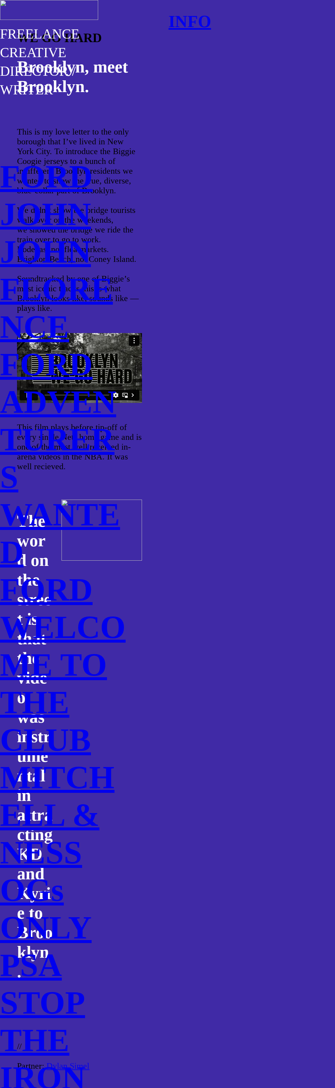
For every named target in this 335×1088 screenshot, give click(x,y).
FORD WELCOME (63, 627)
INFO (189, 21)
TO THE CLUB (53, 702)
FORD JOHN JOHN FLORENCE (56, 251)
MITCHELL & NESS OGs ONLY (57, 852)
